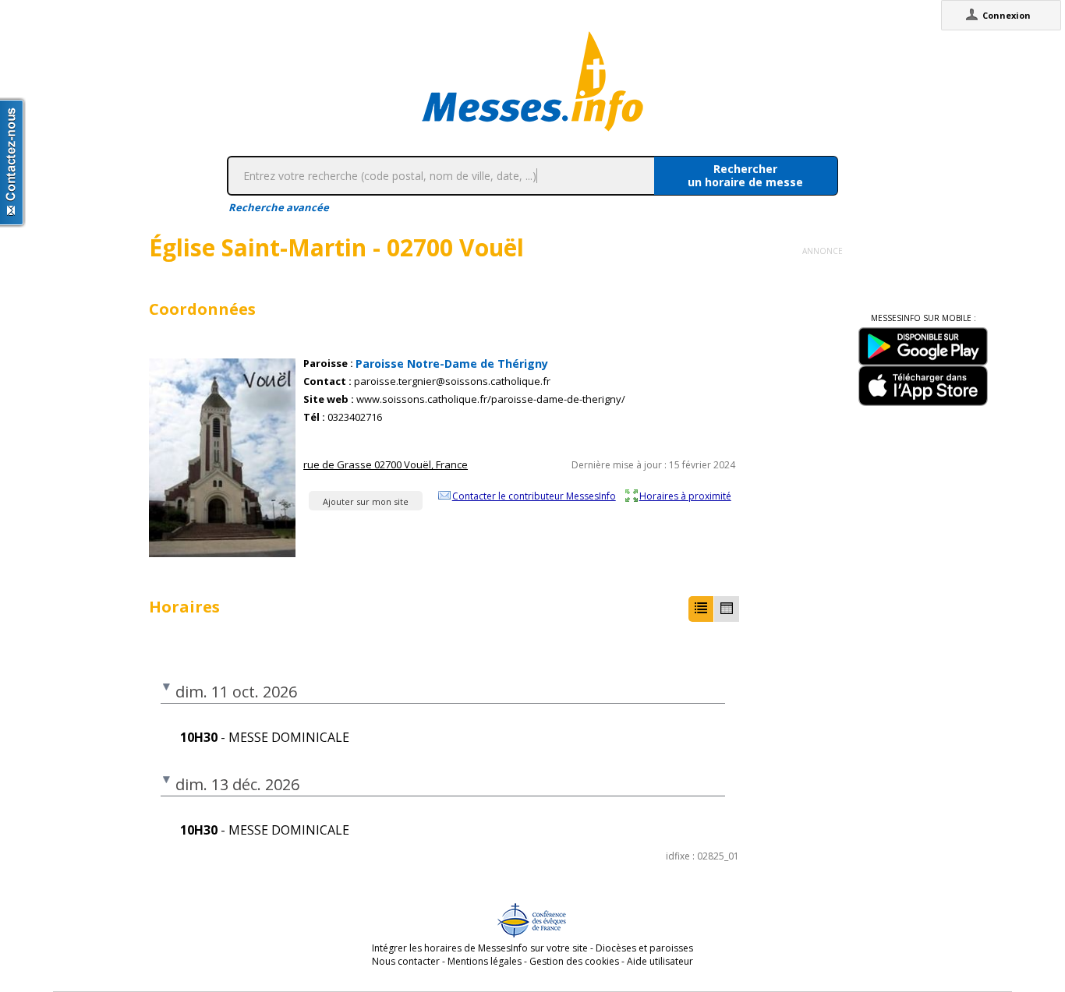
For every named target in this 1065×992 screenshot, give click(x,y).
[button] (700, 609)
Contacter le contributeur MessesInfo (534, 495)
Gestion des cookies (574, 961)
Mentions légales (485, 961)
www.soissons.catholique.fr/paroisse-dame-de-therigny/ (490, 399)
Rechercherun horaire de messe (745, 175)
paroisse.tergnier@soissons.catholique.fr (452, 381)
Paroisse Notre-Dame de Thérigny (452, 363)
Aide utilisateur (660, 961)
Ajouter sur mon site (366, 501)
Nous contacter (406, 961)
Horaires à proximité (685, 495)
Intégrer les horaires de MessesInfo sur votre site (480, 948)
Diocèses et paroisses (644, 948)
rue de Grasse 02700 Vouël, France (385, 464)
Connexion (1006, 15)
